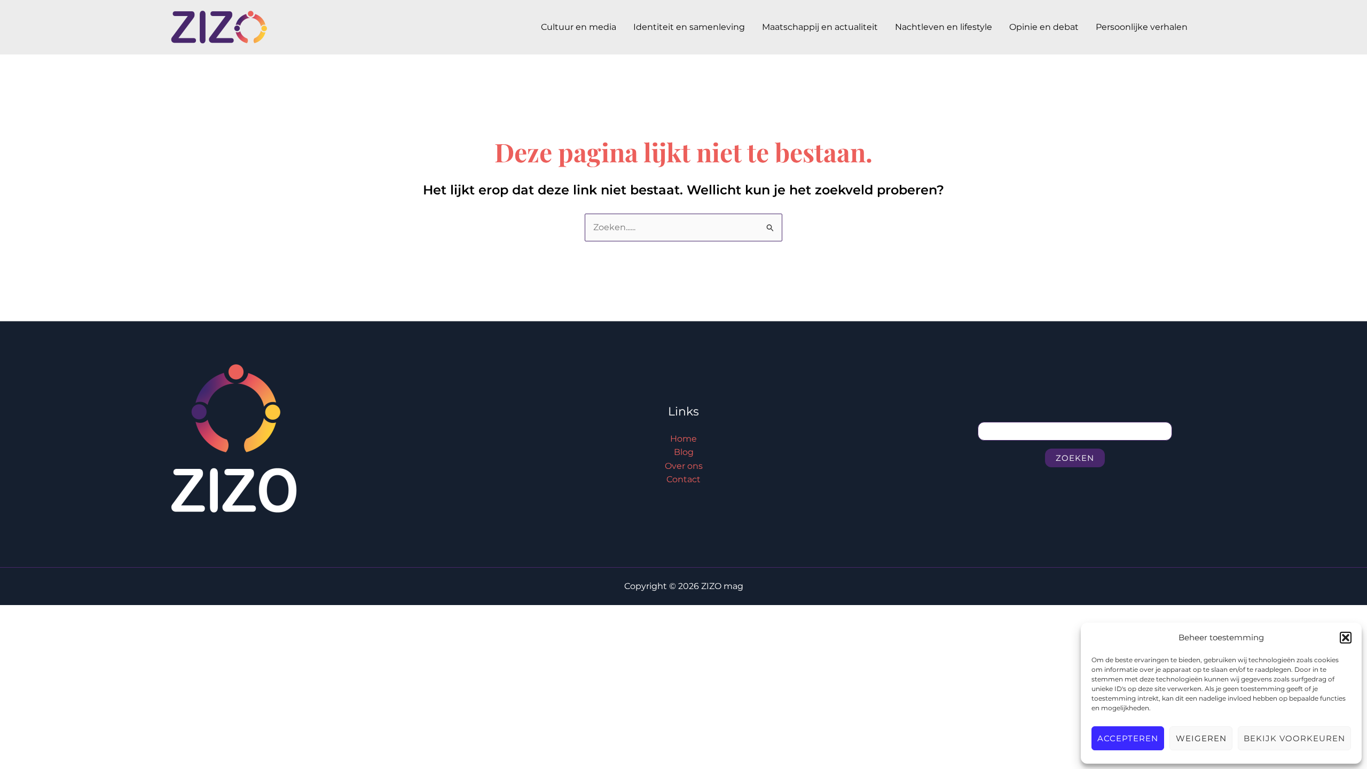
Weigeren (1201, 738)
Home (683, 439)
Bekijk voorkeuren (1294, 738)
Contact (683, 479)
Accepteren (1127, 738)
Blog (684, 452)
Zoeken (1075, 458)
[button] (1345, 637)
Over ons (684, 466)
